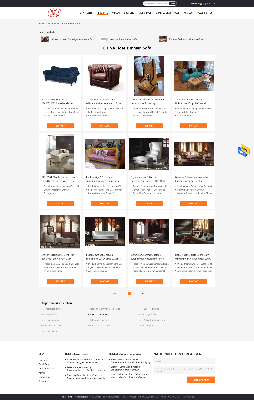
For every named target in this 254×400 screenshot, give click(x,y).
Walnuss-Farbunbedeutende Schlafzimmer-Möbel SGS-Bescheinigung (131, 361)
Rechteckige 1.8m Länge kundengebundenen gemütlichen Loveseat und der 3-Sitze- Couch (103, 179)
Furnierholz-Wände (50, 331)
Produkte (102, 13)
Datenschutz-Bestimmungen (73, 397)
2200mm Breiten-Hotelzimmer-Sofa (186, 39)
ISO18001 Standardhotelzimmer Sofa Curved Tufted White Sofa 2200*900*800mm (58, 179)
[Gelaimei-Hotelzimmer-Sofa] (104, 39)
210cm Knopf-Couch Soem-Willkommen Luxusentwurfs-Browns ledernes (104, 101)
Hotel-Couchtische (50, 320)
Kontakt (188, 13)
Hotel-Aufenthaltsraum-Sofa (152, 320)
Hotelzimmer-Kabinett (100, 325)
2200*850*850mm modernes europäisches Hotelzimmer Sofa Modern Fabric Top (147, 257)
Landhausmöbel (145, 325)
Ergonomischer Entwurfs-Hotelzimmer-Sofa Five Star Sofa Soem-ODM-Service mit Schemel (148, 179)
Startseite (86, 13)
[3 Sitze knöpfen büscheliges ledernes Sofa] (45, 39)
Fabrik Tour (145, 13)
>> (138, 293)
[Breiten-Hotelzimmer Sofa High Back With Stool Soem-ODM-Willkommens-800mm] (60, 232)
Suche (172, 3)
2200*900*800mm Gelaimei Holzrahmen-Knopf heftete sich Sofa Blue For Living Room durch (192, 101)
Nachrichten (205, 13)
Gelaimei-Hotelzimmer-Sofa (123, 39)
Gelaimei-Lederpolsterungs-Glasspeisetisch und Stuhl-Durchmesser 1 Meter (86, 369)
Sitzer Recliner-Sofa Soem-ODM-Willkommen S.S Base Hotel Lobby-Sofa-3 (193, 257)
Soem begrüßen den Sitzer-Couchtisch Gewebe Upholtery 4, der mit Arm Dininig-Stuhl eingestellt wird (86, 377)
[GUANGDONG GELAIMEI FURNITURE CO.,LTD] (55, 13)
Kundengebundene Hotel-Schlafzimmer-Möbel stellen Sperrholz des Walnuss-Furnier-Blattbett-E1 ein (130, 376)
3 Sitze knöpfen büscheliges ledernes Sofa (72, 39)
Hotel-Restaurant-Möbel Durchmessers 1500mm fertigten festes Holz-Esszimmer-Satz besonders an (86, 361)
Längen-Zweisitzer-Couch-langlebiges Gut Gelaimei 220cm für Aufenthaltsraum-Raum (104, 257)
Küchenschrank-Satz (51, 325)
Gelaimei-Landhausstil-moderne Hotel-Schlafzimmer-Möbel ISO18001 (129, 368)
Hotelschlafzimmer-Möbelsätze (105, 309)
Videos (116, 13)
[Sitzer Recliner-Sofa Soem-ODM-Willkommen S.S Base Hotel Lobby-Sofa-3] (194, 232)
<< (125, 293)
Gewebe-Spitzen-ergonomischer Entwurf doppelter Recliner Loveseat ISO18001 (192, 179)
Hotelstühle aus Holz (99, 320)
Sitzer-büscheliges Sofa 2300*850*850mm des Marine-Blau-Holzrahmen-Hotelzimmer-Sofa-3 (58, 101)
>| (143, 293)
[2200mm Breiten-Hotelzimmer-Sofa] (163, 39)
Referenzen (195, 3)
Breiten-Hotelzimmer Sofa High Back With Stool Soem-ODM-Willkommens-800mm (58, 257)
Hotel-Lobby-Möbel (147, 314)
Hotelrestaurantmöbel (51, 309)
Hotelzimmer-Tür (49, 314)
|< (121, 293)
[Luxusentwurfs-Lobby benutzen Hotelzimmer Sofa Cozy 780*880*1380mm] (149, 76)
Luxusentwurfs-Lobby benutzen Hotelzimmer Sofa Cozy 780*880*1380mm (147, 101)
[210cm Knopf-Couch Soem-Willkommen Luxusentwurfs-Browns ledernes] (105, 76)
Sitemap (43, 381)
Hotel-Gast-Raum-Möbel (149, 309)
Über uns (129, 13)
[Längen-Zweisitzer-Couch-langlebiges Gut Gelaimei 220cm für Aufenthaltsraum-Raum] (105, 232)
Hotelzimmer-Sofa (98, 314)
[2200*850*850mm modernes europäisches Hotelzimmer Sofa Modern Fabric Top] (149, 232)
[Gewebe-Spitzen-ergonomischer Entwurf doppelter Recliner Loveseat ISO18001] (194, 154)
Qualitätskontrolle (167, 13)
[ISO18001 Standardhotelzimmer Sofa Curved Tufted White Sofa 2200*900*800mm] (60, 154)
